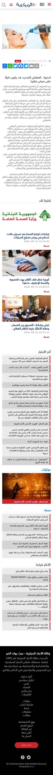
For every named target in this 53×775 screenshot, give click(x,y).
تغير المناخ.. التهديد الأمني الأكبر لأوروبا (31, 423)
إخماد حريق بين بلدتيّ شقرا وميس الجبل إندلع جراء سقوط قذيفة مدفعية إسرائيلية (28, 404)
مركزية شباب (26, 704)
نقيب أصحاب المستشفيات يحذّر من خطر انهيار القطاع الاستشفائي (28, 554)
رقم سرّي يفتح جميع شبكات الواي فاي (32, 571)
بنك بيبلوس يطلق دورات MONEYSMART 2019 (29, 578)
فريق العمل (26, 725)
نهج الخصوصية (27, 721)
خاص (26, 683)
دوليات (46, 469)
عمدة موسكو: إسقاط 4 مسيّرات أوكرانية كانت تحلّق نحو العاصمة (28, 377)
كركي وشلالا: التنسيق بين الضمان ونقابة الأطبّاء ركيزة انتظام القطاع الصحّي (27, 536)
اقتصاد (26, 687)
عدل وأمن (26, 690)
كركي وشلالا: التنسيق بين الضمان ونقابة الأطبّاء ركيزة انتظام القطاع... (30, 326)
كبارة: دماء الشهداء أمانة (38, 441)
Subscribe (26, 745)
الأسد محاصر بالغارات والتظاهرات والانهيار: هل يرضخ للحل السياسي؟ (28, 587)
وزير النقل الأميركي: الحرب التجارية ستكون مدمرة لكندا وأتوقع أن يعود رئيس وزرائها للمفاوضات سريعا (27, 450)
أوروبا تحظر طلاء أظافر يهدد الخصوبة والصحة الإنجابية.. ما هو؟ (29, 281)
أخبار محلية (26, 676)
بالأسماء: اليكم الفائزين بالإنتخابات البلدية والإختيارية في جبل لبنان (30, 626)
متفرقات (26, 711)
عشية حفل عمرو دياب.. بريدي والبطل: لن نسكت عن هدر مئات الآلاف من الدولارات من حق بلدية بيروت (27, 615)
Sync (32, 766)
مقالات (26, 715)
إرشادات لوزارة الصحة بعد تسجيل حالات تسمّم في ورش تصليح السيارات (28, 235)
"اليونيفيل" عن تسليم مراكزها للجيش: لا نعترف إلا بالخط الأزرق (27, 461)
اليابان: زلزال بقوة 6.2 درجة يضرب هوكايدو (30, 385)
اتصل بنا (26, 735)
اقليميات (26, 694)
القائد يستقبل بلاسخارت (37, 594)
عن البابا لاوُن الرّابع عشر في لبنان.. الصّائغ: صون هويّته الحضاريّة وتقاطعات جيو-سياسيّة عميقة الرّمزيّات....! (27, 603)
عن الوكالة (26, 728)
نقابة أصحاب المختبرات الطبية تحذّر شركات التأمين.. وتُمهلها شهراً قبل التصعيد (30, 545)
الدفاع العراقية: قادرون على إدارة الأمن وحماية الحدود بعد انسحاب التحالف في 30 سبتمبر (28, 360)
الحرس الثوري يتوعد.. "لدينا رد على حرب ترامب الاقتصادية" (28, 369)
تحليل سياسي (26, 679)
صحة (46, 246)
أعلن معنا (26, 732)
